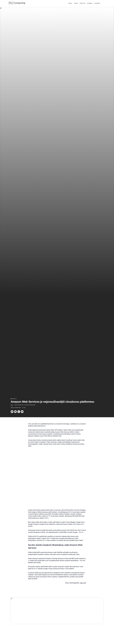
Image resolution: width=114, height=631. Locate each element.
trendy (76, 3)
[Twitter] (12, 411)
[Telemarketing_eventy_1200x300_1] (57, 610)
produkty (89, 3)
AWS (23, 404)
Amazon (19, 404)
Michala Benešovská (16, 407)
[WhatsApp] (18, 411)
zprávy (70, 3)
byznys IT (82, 3)
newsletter (97, 3)
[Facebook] (15, 411)
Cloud (15, 404)
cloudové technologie (29, 404)
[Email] (22, 411)
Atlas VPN (83, 583)
